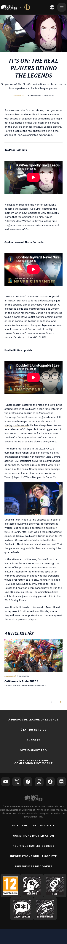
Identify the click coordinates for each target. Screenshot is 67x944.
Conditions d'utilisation (33, 835)
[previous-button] (52, 702)
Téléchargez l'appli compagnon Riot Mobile (33, 762)
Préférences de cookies (34, 866)
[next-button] (60, 702)
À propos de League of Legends (33, 719)
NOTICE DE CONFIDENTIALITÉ (33, 825)
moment (17, 473)
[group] (33, 667)
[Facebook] (28, 781)
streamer (18, 224)
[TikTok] (50, 781)
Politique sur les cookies (34, 845)
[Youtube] (5, 781)
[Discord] (61, 781)
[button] (18, 95)
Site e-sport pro (33, 750)
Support (33, 739)
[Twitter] (17, 781)
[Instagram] (39, 781)
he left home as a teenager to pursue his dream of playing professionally (32, 421)
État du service (33, 729)
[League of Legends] (27, 7)
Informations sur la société (33, 856)
